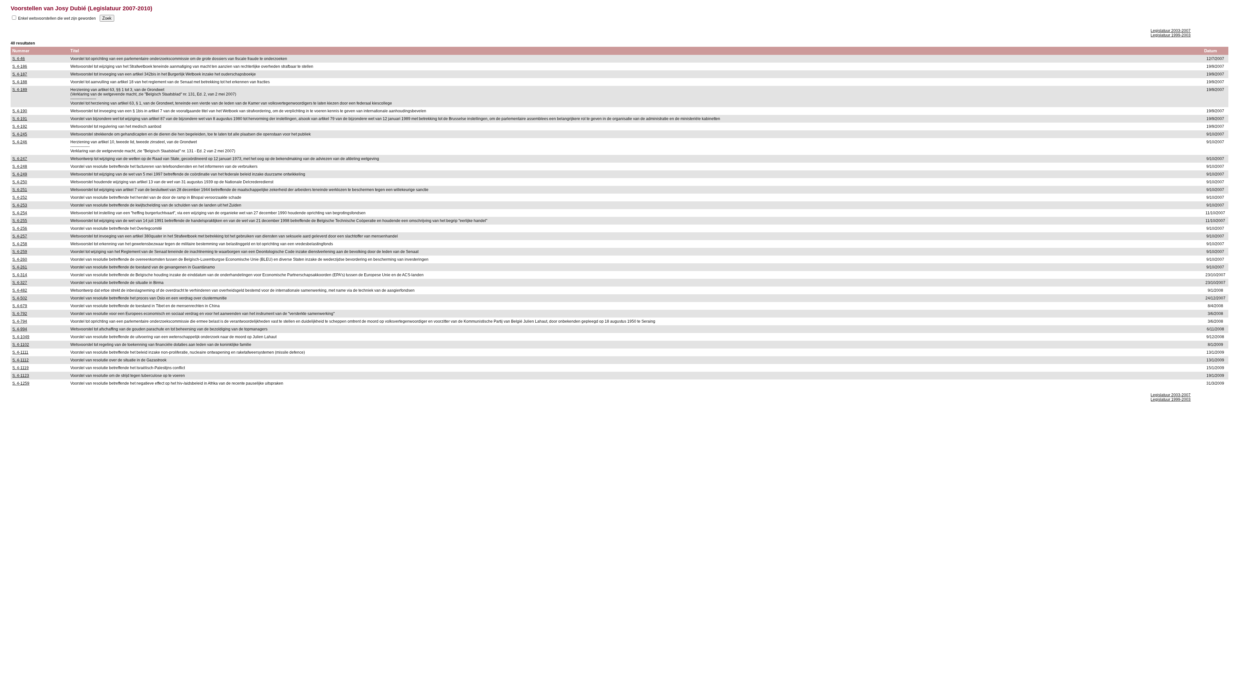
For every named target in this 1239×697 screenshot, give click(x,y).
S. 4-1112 (20, 360)
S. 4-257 (19, 236)
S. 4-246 (19, 142)
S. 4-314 (19, 275)
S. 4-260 (19, 259)
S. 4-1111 (20, 352)
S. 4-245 (19, 134)
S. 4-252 (19, 197)
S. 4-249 (19, 174)
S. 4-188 (19, 82)
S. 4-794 (19, 321)
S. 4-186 (19, 66)
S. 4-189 (19, 89)
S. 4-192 (19, 126)
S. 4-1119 (20, 368)
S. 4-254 (19, 213)
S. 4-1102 (20, 344)
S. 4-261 (19, 267)
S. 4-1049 (20, 337)
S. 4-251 (19, 189)
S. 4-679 (19, 306)
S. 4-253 (19, 205)
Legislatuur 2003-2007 (1171, 30)
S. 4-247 (19, 159)
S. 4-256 (19, 228)
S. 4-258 (19, 244)
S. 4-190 (19, 111)
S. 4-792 (19, 313)
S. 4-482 (19, 290)
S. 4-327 (19, 282)
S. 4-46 (18, 58)
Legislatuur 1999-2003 (1171, 35)
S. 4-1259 (20, 383)
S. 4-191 (19, 118)
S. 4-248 (19, 166)
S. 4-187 (19, 74)
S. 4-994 (19, 329)
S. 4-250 (19, 182)
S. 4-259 (19, 251)
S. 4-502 (19, 298)
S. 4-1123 (20, 375)
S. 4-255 (19, 220)
